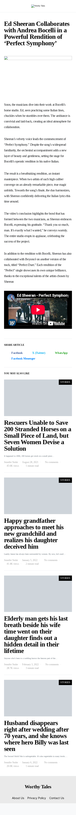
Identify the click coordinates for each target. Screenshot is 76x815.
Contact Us (56, 798)
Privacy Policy (36, 798)
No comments (51, 462)
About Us (18, 798)
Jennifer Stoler (11, 462)
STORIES (65, 382)
